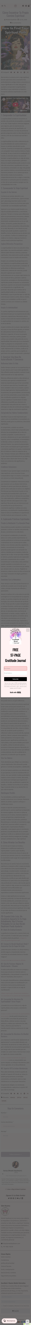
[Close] (28, 630)
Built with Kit (15, 692)
